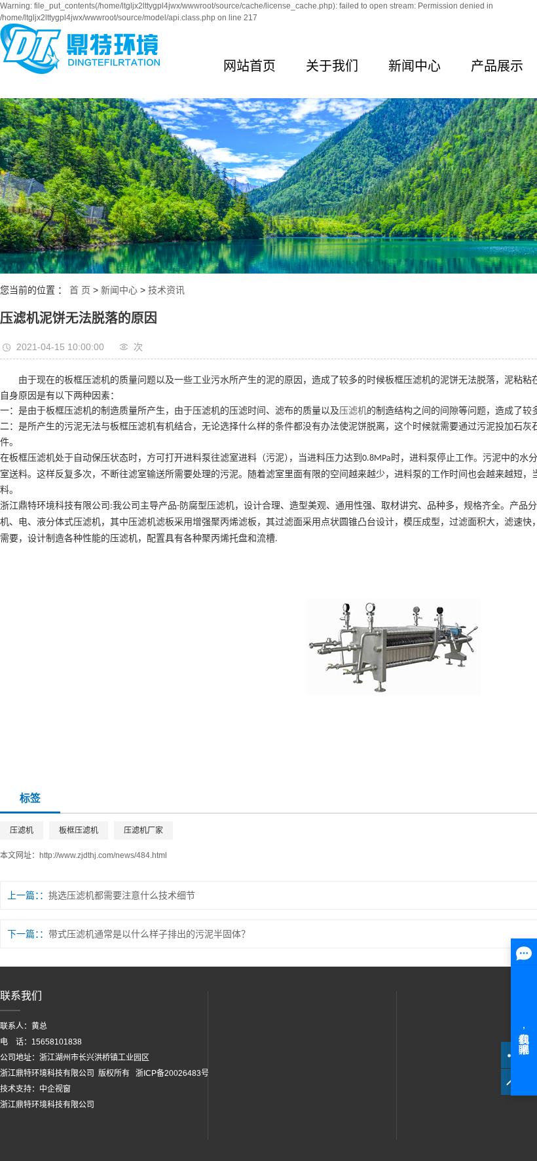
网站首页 (249, 66)
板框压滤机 (78, 830)
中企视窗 (55, 1089)
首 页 (79, 290)
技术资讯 (166, 290)
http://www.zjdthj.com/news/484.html (103, 855)
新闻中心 (414, 66)
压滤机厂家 (143, 830)
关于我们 (332, 66)
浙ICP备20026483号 (172, 1073)
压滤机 (353, 411)
